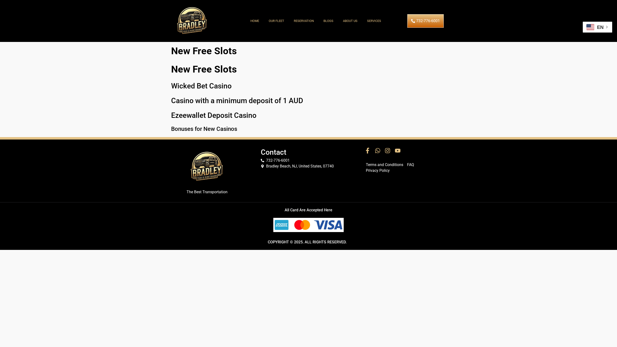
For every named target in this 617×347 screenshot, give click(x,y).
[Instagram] (387, 151)
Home (254, 21)
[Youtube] (398, 151)
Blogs (328, 21)
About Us (350, 21)
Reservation (304, 21)
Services (374, 21)
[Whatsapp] (378, 151)
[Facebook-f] (367, 151)
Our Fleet (276, 21)
